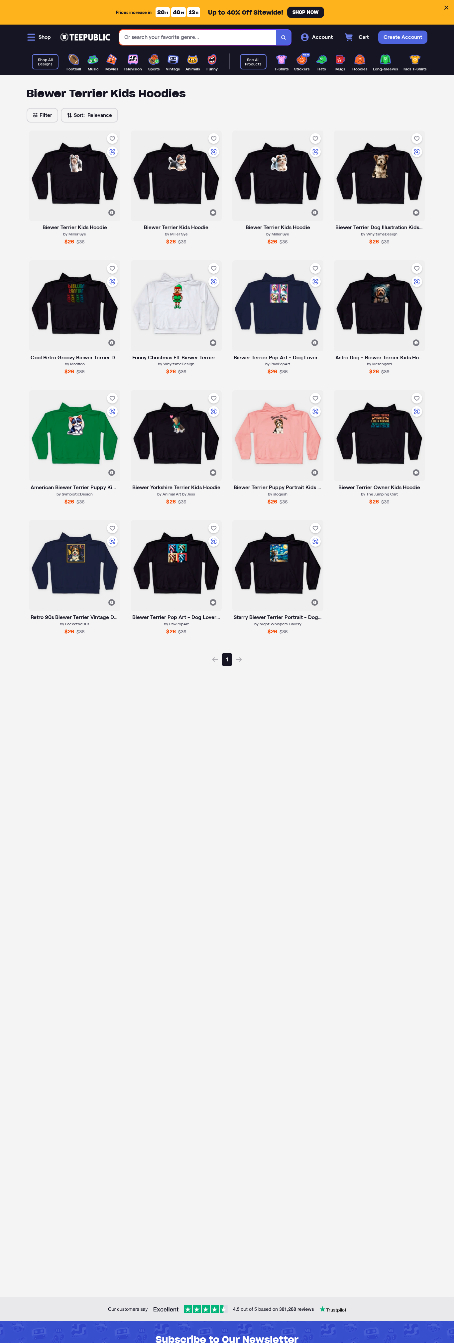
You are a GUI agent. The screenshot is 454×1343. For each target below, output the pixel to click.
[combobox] (198, 37)
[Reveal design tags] (111, 212)
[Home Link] (85, 37)
